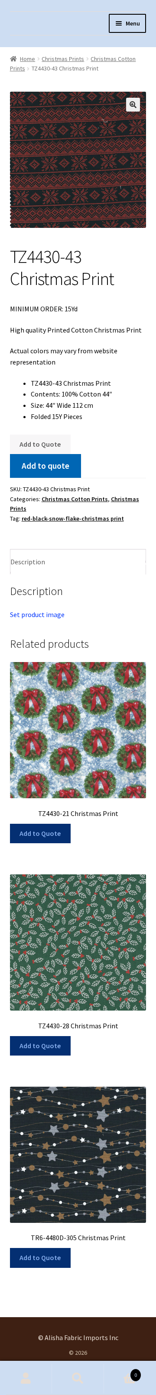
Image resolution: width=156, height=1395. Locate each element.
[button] (133, 105)
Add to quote (45, 466)
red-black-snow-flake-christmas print (73, 518)
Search (78, 1378)
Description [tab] (27, 561)
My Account (26, 1378)
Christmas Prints (63, 59)
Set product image (37, 614)
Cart (120, 1372)
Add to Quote (40, 444)
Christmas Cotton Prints (75, 499)
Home (27, 59)
